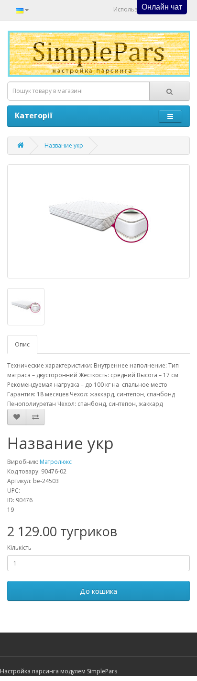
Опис (22, 344)
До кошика (98, 591)
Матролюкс (56, 462)
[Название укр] (98, 221)
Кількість (19, 547)
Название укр (63, 145)
